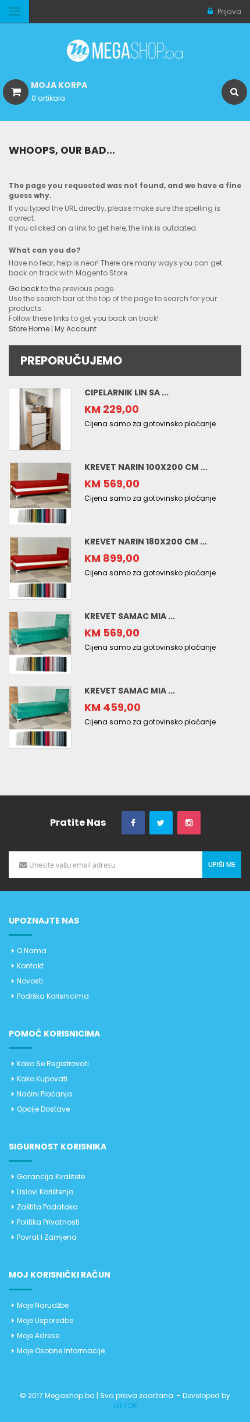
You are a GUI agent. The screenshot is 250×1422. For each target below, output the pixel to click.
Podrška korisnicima (53, 996)
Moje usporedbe (45, 1320)
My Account (76, 329)
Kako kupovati (42, 1079)
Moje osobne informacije (61, 1351)
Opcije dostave (43, 1109)
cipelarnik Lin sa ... (126, 392)
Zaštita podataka (47, 1207)
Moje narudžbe (43, 1305)
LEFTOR (125, 1405)
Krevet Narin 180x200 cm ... (145, 541)
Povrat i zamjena (47, 1237)
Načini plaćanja (44, 1094)
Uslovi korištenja (45, 1192)
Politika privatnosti (48, 1222)
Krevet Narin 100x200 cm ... (146, 467)
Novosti (30, 981)
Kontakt (30, 966)
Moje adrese (38, 1335)
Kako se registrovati (53, 1064)
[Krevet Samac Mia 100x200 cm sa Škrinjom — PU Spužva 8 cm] (40, 716)
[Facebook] (133, 823)
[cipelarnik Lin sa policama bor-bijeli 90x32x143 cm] (40, 418)
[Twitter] (161, 823)
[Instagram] (189, 823)
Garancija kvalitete (51, 1177)
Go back (24, 288)
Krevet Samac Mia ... (129, 616)
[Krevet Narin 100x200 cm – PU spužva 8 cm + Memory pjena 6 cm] (40, 493)
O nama (32, 951)
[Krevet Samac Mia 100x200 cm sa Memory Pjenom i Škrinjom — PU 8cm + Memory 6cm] (40, 642)
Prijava (228, 11)
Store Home (29, 329)
